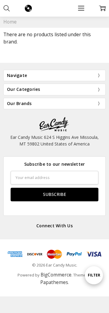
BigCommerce (56, 275)
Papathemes (54, 282)
